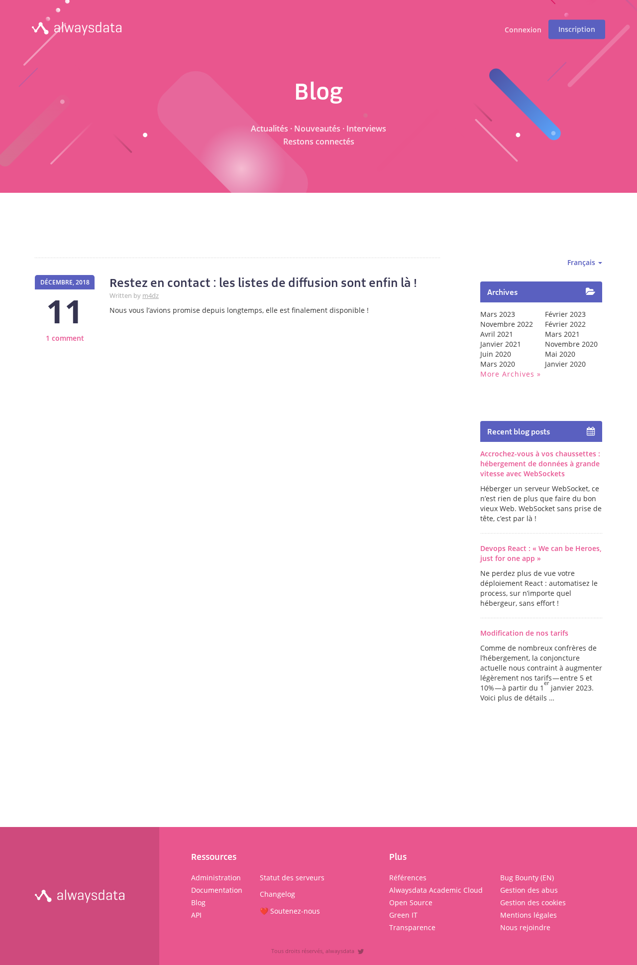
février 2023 (565, 314)
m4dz (150, 295)
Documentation (216, 890)
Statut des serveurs (292, 877)
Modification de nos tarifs (524, 633)
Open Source (410, 902)
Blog (198, 902)
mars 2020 (497, 364)
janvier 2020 (565, 364)
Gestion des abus (529, 890)
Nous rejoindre (525, 927)
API (196, 915)
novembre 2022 (506, 324)
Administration (216, 877)
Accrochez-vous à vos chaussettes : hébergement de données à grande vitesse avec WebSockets (540, 463)
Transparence (412, 927)
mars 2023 (497, 314)
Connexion (523, 30)
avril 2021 (496, 334)
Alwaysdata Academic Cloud (436, 890)
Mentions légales (528, 915)
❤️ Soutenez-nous (290, 911)
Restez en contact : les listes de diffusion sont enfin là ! (263, 282)
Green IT (403, 915)
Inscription (576, 29)
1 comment (65, 338)
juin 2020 (495, 354)
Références (407, 877)
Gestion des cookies (533, 902)
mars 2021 (562, 334)
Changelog (277, 894)
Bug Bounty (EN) (527, 877)
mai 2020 (560, 354)
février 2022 (565, 324)
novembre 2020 (571, 344)
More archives (507, 374)
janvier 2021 (500, 344)
